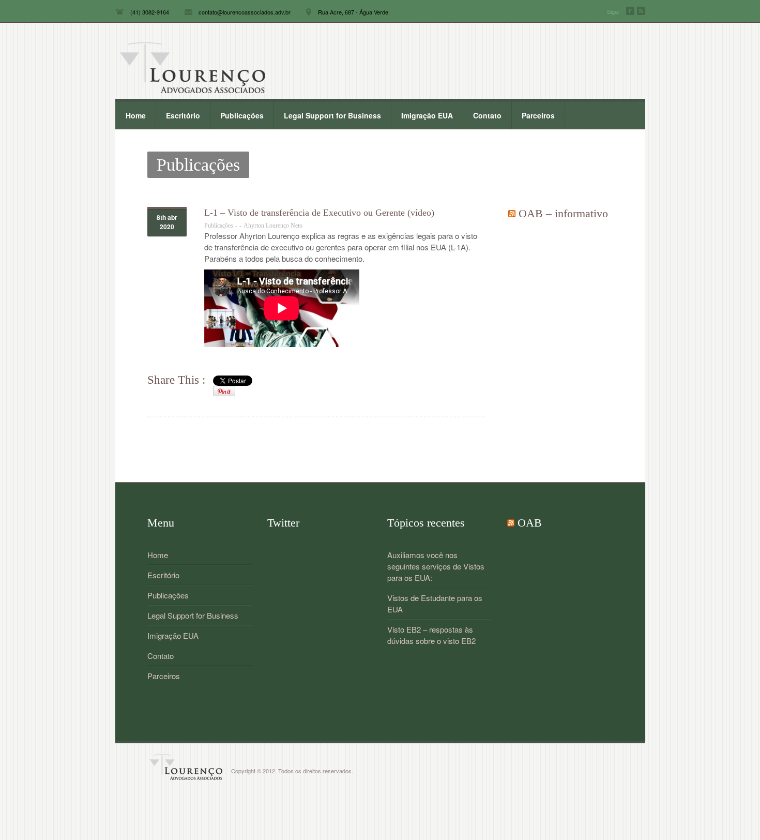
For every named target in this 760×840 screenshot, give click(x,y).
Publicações (242, 115)
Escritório (178, 113)
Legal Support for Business (332, 115)
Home (136, 115)
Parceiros (538, 115)
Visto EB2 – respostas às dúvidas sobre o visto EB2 (431, 635)
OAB (530, 522)
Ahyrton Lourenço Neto (273, 225)
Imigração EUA (427, 115)
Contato (487, 115)
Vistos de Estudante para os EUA (434, 603)
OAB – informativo (563, 213)
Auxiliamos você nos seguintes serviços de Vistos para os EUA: (435, 566)
